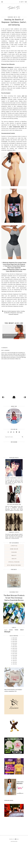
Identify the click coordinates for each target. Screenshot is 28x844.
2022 (14, 644)
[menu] (2, 2)
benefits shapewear (11, 311)
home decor (14, 549)
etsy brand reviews (14, 565)
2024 (13, 641)
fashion (18, 311)
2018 (13, 651)
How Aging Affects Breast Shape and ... (14, 335)
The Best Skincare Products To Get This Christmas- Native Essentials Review (14, 597)
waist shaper (19, 312)
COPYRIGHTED (14, 841)
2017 (13, 653)
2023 (13, 643)
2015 (14, 657)
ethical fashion (14, 561)
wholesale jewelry (8, 800)
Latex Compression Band (16, 126)
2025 (13, 639)
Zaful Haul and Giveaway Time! (14, 504)
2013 (14, 660)
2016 (13, 655)
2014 (14, 658)
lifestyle (14, 545)
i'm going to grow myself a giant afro (14, 478)
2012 (14, 662)
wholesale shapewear (13, 314)
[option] (14, 331)
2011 (14, 663)
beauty (5, 311)
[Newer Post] (3, 397)
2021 (13, 646)
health (14, 558)
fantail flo (12, 839)
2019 (13, 650)
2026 (13, 638)
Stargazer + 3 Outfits (14, 532)
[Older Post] (25, 397)
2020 (13, 648)
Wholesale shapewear (7, 67)
